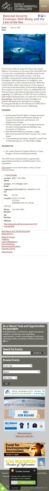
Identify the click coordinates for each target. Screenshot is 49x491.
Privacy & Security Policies (38, 473)
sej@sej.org (9, 486)
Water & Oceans (8, 237)
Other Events (7, 252)
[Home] (19, 9)
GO (4, 341)
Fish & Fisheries (8, 244)
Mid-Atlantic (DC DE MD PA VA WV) (16, 231)
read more (15, 488)
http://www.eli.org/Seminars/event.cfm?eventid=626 (20, 225)
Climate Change (8, 248)
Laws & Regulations (10, 241)
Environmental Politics (11, 246)
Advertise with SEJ (24, 436)
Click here (6, 167)
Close (34, 470)
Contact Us (5, 473)
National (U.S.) (7, 234)
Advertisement (24, 433)
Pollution (5, 239)
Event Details (11, 175)
